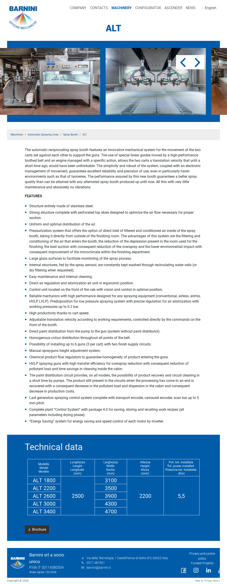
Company (78, 8)
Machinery (122, 8)
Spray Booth (70, 134)
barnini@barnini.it (98, 568)
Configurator (148, 8)
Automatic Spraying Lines (43, 134)
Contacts (99, 8)
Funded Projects (202, 563)
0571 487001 (95, 563)
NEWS (191, 8)
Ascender (173, 8)
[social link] (183, 570)
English (210, 8)
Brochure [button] (38, 529)
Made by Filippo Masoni (208, 581)
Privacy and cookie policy (202, 556)
